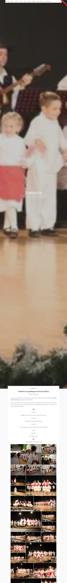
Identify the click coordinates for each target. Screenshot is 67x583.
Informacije (33, 388)
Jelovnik (25, 1)
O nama (12, 1)
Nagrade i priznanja (47, 1)
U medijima (33, 1)
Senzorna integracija (40, 1)
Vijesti (9, 1)
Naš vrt (21, 1)
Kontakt (29, 1)
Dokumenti (17, 1)
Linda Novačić (37, 394)
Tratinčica (33, 193)
